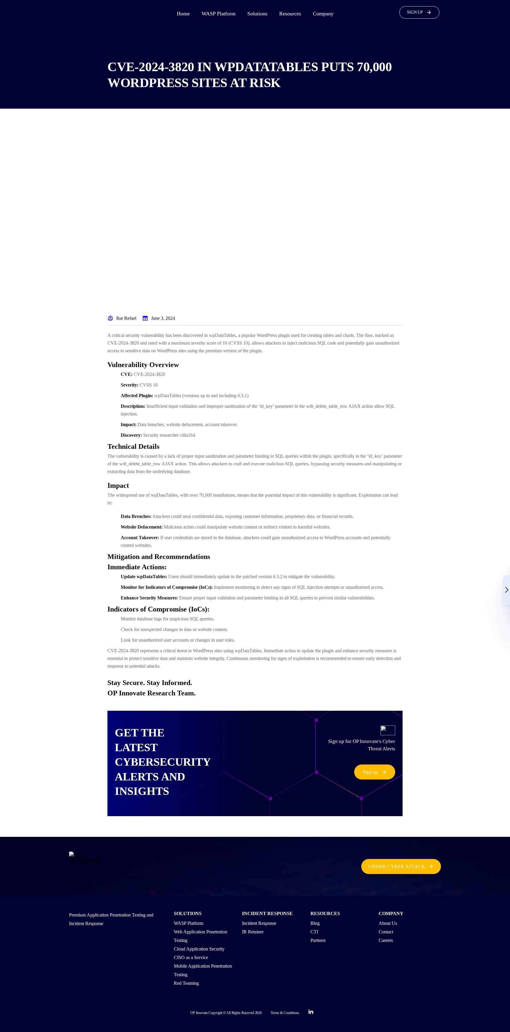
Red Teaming (186, 983)
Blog (315, 923)
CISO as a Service (191, 957)
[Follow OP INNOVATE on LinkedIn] (311, 1013)
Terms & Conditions (285, 1013)
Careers (386, 940)
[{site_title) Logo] (89, 866)
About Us (388, 923)
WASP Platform (219, 14)
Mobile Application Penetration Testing (203, 970)
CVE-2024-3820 (149, 374)
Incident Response (259, 923)
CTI (314, 931)
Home (183, 14)
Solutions (257, 14)
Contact (386, 931)
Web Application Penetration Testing (200, 936)
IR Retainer (253, 931)
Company (323, 14)
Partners (318, 940)
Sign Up (415, 12)
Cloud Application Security (199, 948)
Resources (290, 14)
